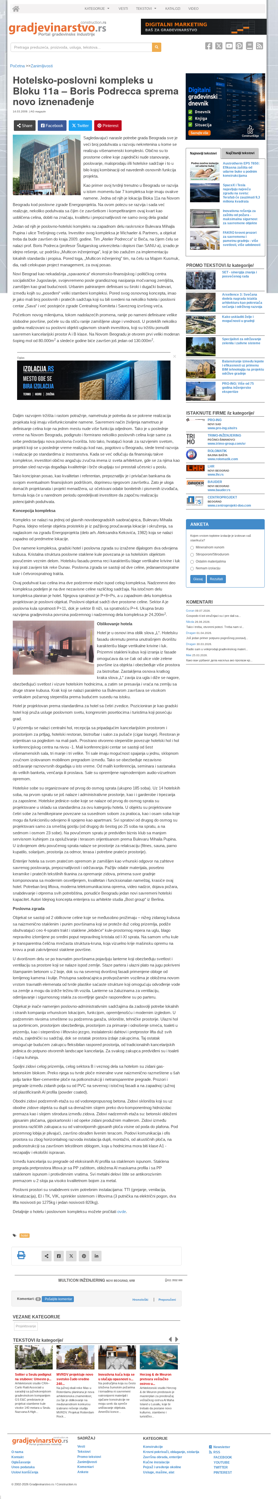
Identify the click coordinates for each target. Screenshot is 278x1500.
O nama (17, 1452)
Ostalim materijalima (211, 561)
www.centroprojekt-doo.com (229, 505)
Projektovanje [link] (26, 1326)
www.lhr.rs (216, 474)
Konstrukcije (153, 1447)
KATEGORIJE (98, 10)
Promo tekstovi (89, 1457)
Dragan (191, 632)
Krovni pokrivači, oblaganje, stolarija (171, 1452)
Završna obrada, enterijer (162, 1457)
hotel (24, 1235)
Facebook (54, 125)
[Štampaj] (21, 1255)
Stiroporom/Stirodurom (212, 554)
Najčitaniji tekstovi (240, 153)
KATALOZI (172, 9)
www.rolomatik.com (223, 459)
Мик (189, 655)
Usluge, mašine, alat (158, 1472)
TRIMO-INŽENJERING (224, 435)
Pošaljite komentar (58, 1299)
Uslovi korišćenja (24, 1472)
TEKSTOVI (147, 10)
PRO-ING (215, 420)
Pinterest (110, 125)
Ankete (83, 1472)
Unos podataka (23, 1467)
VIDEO (193, 9)
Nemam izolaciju (208, 568)
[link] (71, 29)
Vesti (81, 1446)
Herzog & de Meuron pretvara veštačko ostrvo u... (155, 1379)
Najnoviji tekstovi (203, 153)
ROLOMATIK (217, 451)
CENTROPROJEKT (222, 497)
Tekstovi (83, 1452)
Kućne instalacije (156, 1462)
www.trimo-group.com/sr (227, 444)
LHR (211, 466)
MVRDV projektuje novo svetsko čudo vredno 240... (74, 1379)
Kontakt (17, 1457)
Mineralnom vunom (210, 547)
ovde (121, 1211)
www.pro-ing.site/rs (222, 428)
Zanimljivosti (42, 66)
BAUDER (215, 482)
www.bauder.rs (219, 490)
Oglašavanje (21, 1462)
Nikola (190, 621)
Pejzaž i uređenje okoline (162, 1467)
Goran (190, 610)
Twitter (82, 125)
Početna (18, 66)
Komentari (199, 602)
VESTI (123, 9)
